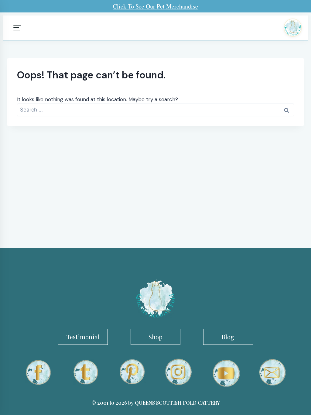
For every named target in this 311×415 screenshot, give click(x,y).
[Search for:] (155, 109)
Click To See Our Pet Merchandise (155, 6)
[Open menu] (17, 27)
